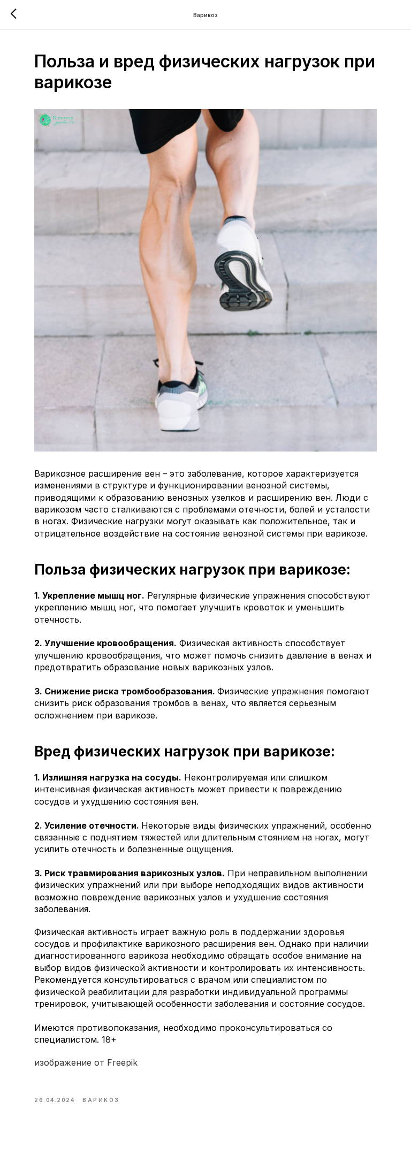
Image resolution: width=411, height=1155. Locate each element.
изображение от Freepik (86, 1062)
